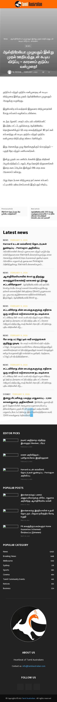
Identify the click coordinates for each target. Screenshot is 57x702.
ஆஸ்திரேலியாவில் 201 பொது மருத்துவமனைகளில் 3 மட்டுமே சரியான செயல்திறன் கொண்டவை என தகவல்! (43, 215)
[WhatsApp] (44, 83)
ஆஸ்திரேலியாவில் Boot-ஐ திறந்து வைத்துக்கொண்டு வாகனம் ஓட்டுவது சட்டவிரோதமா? (25, 281)
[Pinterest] (37, 83)
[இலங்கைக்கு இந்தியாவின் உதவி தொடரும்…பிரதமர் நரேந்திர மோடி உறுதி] (10, 514)
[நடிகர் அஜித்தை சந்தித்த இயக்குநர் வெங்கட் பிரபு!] (10, 444)
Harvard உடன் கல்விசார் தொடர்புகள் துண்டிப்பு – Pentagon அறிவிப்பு (25, 246)
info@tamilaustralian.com (33, 666)
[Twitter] (30, 83)
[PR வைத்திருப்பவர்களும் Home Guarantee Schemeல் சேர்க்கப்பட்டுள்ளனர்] (10, 530)
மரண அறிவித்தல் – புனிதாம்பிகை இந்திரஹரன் (34, 456)
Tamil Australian (28, 698)
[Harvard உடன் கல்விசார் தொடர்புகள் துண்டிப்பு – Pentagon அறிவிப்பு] (10, 473)
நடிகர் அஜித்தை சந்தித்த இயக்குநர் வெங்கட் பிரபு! (33, 441)
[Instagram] (29, 687)
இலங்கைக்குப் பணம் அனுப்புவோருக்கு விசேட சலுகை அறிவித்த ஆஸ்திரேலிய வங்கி (37, 498)
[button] (5, 4)
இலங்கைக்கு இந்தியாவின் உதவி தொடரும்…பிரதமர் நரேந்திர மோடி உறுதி (37, 513)
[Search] (52, 4)
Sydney (6, 394)
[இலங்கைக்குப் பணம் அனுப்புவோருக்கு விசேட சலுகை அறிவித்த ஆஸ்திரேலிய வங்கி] (10, 498)
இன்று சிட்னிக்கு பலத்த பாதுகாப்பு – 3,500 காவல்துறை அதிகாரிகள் (27, 400)
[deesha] (10, 72)
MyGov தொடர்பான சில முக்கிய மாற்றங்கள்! (11, 213)
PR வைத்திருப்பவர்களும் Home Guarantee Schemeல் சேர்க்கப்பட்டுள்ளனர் (36, 529)
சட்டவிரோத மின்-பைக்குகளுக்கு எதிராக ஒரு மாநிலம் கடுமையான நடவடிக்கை (27, 312)
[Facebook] (23, 83)
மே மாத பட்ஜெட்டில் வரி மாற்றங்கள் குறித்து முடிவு (24, 341)
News (6, 38)
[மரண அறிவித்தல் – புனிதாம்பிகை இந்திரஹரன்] (10, 458)
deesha (18, 72)
